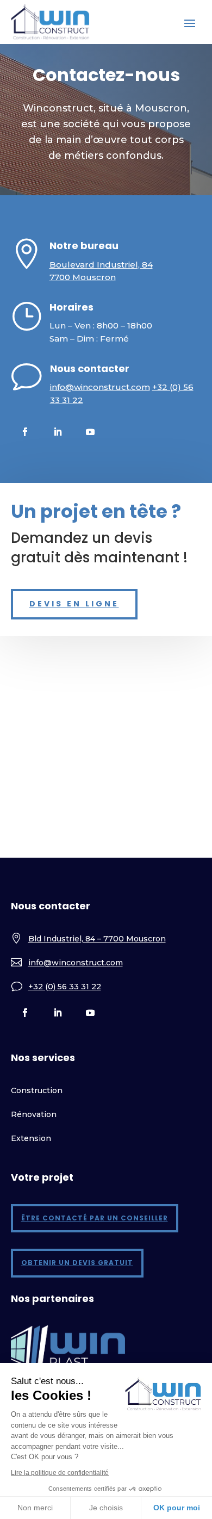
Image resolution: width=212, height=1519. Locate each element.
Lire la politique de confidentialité (60, 1473)
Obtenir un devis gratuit (77, 1262)
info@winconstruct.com (100, 387)
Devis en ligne (74, 603)
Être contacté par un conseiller (94, 1218)
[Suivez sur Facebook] (25, 432)
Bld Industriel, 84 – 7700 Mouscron (97, 939)
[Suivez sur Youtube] (90, 432)
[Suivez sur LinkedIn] (57, 432)
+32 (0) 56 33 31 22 (64, 986)
